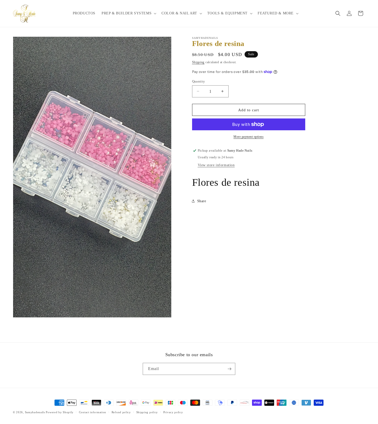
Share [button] (201, 201)
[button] (128, 13)
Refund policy (121, 412)
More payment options (248, 137)
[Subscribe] (229, 369)
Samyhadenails (35, 412)
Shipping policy (147, 412)
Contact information (92, 412)
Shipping (198, 62)
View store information (216, 165)
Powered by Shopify (60, 412)
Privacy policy (173, 412)
